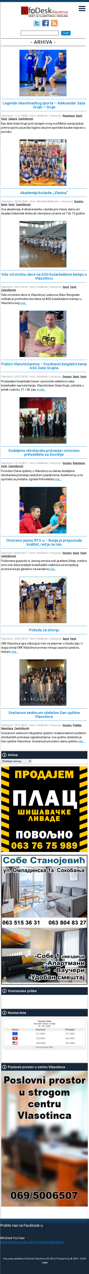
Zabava (12, 118)
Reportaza (69, 115)
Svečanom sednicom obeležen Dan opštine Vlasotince (44, 714)
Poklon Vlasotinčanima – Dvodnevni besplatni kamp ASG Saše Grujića (44, 366)
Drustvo (78, 201)
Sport (79, 115)
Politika (77, 725)
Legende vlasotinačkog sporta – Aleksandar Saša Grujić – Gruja (44, 105)
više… (23, 303)
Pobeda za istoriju (44, 630)
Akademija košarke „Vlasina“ (44, 193)
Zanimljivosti (25, 118)
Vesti (4, 118)
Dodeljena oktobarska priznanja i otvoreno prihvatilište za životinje (44, 452)
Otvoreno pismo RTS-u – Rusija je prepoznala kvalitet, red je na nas (44, 542)
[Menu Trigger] (82, 8)
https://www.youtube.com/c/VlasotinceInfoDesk (32, 1242)
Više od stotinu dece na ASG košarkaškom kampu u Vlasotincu (44, 276)
